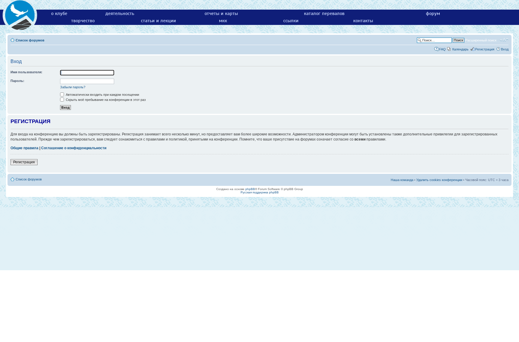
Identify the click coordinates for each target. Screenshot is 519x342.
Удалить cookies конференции (439, 180)
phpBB (250, 189)
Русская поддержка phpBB (260, 192)
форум (433, 14)
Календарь (460, 49)
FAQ (442, 49)
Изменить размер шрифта (504, 40)
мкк (223, 21)
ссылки (291, 21)
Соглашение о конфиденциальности (73, 148)
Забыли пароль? (72, 87)
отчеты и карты (221, 14)
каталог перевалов (324, 14)
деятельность (119, 14)
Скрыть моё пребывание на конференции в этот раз (105, 99)
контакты (363, 21)
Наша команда (402, 180)
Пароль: (17, 81)
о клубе (59, 14)
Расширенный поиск (480, 40)
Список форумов (30, 40)
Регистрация (484, 49)
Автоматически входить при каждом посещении (102, 94)
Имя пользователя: (26, 72)
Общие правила (24, 148)
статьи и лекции (158, 21)
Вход (504, 49)
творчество (83, 21)
